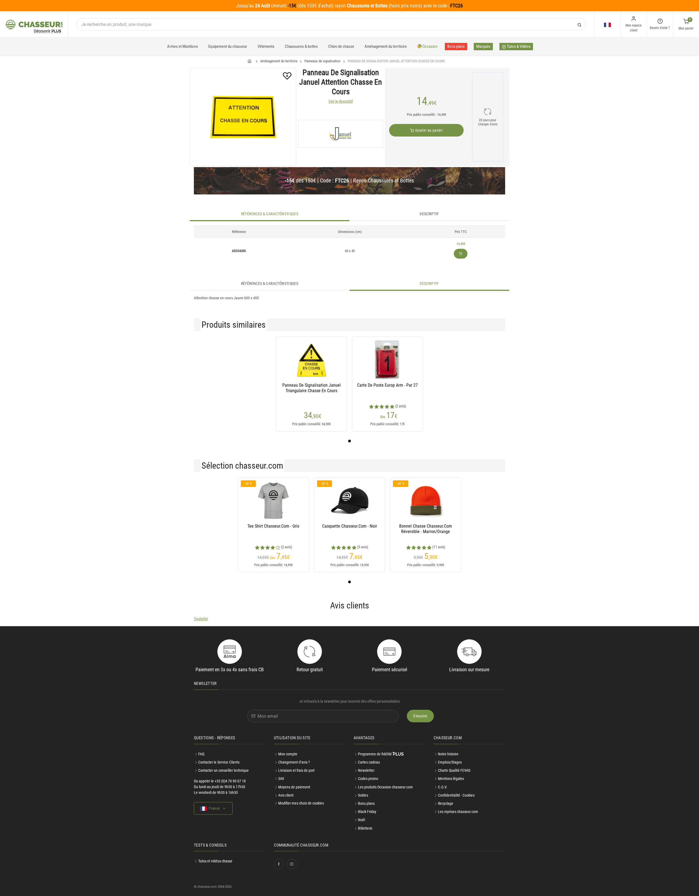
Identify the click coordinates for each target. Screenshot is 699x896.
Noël (361, 820)
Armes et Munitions (182, 46)
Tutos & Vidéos (518, 46)
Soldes (363, 795)
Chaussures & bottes (301, 46)
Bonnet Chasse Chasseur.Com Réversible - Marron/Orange (425, 529)
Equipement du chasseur (227, 46)
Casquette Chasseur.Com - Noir (349, 526)
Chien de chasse (341, 46)
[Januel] (340, 134)
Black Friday (367, 811)
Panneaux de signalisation (322, 61)
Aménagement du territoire (386, 46)
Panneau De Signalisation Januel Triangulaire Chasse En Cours (311, 388)
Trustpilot (201, 619)
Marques (483, 46)
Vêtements (265, 46)
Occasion (429, 46)
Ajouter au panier (428, 130)
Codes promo (368, 778)
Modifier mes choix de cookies (301, 803)
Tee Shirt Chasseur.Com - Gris (273, 526)
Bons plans (456, 46)
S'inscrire (420, 716)
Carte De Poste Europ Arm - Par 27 (387, 385)
